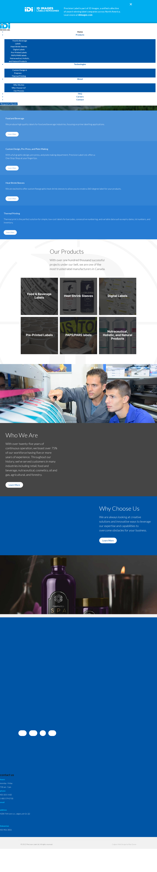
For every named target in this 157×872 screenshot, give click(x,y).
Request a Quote (9, 104)
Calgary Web (116, 844)
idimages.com (85, 15)
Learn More (12, 134)
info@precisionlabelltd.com (11, 806)
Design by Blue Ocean (128, 844)
